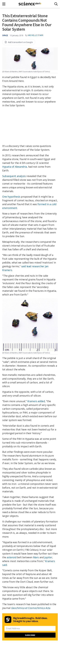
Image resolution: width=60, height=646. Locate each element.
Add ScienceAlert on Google (20, 42)
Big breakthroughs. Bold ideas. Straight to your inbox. (30, 619)
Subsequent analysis (14, 176)
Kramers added (36, 401)
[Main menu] (4, 4)
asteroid (11, 557)
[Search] (56, 4)
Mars (36, 557)
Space (5, 35)
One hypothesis (11, 196)
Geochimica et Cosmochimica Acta (30, 608)
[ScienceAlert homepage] (30, 4)
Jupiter (48, 557)
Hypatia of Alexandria (14, 166)
